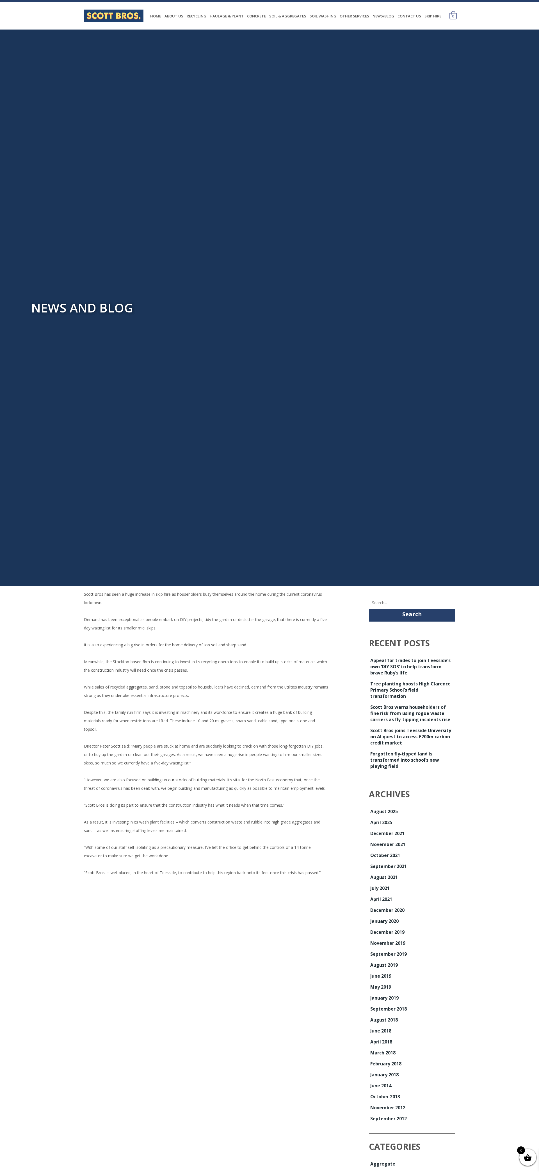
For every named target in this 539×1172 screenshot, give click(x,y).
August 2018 (384, 1020)
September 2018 (388, 1009)
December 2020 (387, 910)
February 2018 (385, 1064)
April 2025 (381, 822)
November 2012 (387, 1107)
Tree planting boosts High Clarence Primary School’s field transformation (410, 690)
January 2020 (384, 921)
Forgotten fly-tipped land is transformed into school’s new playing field (404, 760)
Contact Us (409, 16)
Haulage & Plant (227, 16)
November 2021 (387, 844)
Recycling (196, 16)
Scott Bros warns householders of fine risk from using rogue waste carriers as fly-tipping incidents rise (410, 713)
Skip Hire (432, 16)
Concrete (256, 16)
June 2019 (380, 976)
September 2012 (388, 1118)
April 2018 (381, 1042)
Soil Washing (323, 16)
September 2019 (388, 954)
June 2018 (380, 1031)
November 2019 (387, 943)
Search (412, 614)
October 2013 (385, 1097)
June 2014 (380, 1086)
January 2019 (384, 998)
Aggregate (382, 1164)
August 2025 (384, 811)
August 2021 (384, 877)
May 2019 (380, 987)
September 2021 (388, 866)
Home (155, 16)
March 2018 (383, 1053)
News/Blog (383, 16)
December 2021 (387, 833)
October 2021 (385, 855)
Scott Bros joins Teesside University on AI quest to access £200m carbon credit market (410, 736)
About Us (174, 16)
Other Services (354, 16)
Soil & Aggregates (287, 16)
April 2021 (381, 899)
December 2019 (387, 932)
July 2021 (380, 888)
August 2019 (384, 965)
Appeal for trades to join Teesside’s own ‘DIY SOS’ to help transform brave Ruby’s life (410, 666)
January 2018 (384, 1075)
